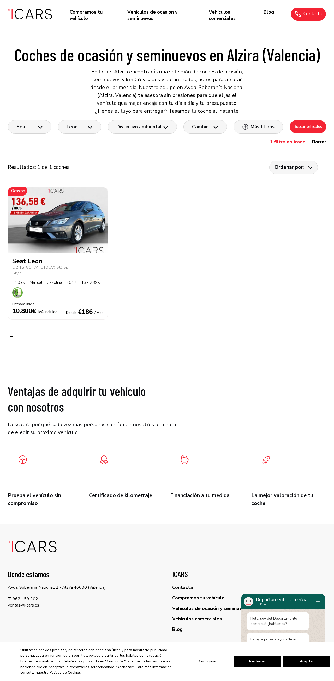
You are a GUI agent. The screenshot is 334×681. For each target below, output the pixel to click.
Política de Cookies (65, 672)
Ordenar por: (289, 167)
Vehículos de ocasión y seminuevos (152, 15)
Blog (269, 12)
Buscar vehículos (308, 126)
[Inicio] (30, 14)
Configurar (208, 661)
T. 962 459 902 (23, 599)
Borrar (319, 142)
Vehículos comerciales (222, 15)
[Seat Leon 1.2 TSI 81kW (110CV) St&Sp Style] (58, 220)
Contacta (312, 14)
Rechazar (257, 661)
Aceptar (307, 661)
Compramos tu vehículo (86, 15)
